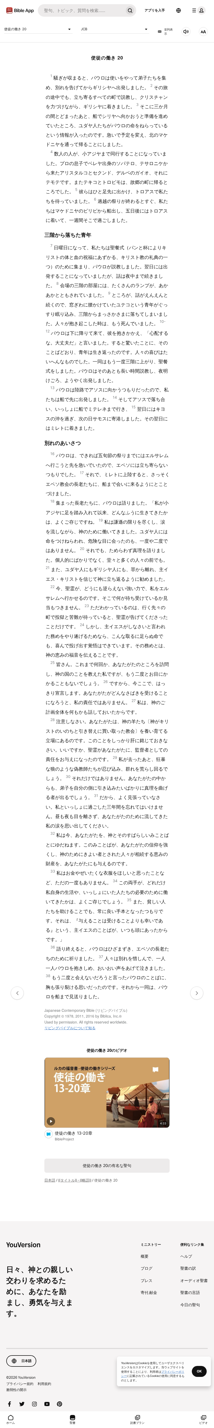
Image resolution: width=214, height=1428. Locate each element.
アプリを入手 (155, 10)
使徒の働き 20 (15, 29)
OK (199, 1371)
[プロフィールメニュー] (198, 10)
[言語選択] (178, 10)
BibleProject (64, 1139)
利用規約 (44, 1384)
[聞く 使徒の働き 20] (186, 31)
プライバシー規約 (19, 1384)
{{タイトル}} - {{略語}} (74, 1180)
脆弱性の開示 (16, 1390)
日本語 (49, 1180)
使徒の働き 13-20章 (79, 1133)
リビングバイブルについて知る (70, 1027)
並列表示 (168, 32)
